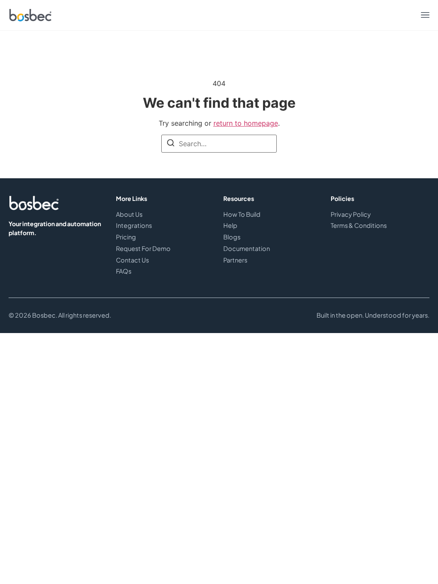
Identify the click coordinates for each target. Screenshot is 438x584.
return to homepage (245, 123)
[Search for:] (219, 144)
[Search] (171, 144)
